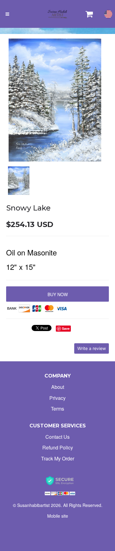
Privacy (57, 397)
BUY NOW (58, 294)
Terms (57, 408)
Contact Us (57, 436)
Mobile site (57, 516)
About (57, 386)
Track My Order (57, 458)
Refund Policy (57, 447)
